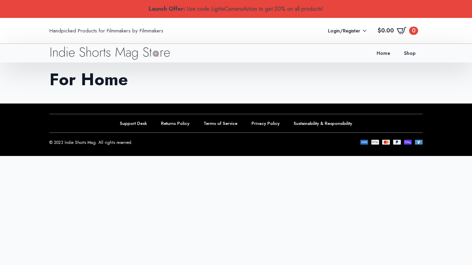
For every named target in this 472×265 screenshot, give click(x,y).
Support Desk (133, 123)
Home (383, 53)
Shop (410, 53)
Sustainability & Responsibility (323, 123)
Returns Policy (175, 123)
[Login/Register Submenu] (366, 30)
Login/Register (344, 30)
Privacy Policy (266, 123)
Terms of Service (220, 123)
